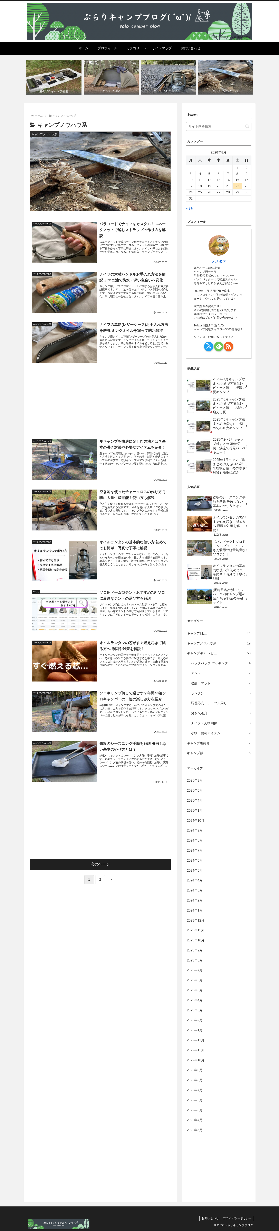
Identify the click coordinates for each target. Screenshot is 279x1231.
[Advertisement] (100, 398)
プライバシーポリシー (237, 1218)
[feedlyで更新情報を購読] (218, 346)
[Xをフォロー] (208, 346)
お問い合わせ (210, 1218)
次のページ (100, 864)
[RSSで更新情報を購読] (228, 346)
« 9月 (190, 208)
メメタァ (218, 261)
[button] (247, 126)
